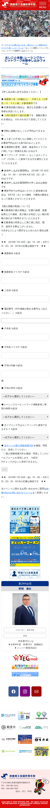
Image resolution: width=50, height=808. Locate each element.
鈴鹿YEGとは (26, 641)
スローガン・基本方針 (25, 630)
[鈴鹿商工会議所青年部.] (2, 45)
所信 (25, 636)
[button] (42, 5)
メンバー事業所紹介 (27, 647)
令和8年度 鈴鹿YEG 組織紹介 (27, 644)
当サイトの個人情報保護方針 (19, 445)
